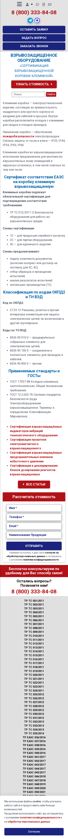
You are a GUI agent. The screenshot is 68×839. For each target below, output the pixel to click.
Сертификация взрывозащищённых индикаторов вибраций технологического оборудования (36, 431)
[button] (30, 20)
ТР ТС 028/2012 (34, 706)
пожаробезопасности (18, 136)
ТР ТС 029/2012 (34, 710)
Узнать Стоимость (33, 84)
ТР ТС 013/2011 (34, 647)
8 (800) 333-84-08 (34, 12)
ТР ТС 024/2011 (34, 690)
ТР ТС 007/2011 (34, 624)
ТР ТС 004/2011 (34, 612)
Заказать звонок (34, 46)
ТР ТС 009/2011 (34, 631)
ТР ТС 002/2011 (34, 604)
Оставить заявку (34, 29)
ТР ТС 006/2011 (34, 620)
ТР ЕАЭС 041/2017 (34, 757)
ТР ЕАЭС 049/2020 (34, 788)
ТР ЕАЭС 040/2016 (34, 753)
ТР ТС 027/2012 (34, 702)
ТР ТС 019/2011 (34, 671)
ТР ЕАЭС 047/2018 (34, 780)
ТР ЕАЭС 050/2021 (34, 792)
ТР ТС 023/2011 (34, 686)
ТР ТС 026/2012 (34, 698)
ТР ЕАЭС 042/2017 (34, 761)
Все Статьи (35, 484)
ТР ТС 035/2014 (34, 733)
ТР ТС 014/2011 (34, 651)
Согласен (34, 831)
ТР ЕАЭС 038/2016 (34, 745)
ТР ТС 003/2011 (34, 608)
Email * (13, 526)
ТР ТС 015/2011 (34, 655)
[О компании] (29, 4)
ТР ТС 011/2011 (34, 639)
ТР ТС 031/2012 (34, 718)
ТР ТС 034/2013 (34, 729)
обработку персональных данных (29, 821)
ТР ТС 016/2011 (34, 659)
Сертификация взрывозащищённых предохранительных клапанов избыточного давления (36, 457)
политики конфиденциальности (41, 559)
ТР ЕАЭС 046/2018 (34, 776)
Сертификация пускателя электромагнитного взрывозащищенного (28, 444)
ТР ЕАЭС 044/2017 (34, 768)
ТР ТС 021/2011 (34, 678)
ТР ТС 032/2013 (34, 721)
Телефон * (16, 517)
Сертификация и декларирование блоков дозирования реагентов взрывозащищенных (34, 470)
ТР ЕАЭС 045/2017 (34, 772)
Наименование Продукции (27, 535)
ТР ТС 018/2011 (34, 667)
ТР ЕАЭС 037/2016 (34, 741)
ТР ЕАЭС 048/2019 (34, 784)
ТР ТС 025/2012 (34, 694)
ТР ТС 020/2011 (34, 675)
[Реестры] (43, 4)
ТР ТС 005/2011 (34, 616)
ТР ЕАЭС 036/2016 (34, 737)
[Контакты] (49, 4)
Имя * (13, 508)
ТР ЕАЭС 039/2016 (34, 749)
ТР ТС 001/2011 (34, 600)
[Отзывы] (37, 4)
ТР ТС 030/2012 (34, 714)
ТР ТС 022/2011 (34, 682)
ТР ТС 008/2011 (34, 628)
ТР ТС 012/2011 (34, 643)
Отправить (34, 546)
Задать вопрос (34, 38)
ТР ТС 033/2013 (34, 725)
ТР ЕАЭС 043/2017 (34, 764)
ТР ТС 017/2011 (34, 663)
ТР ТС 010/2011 (34, 635)
